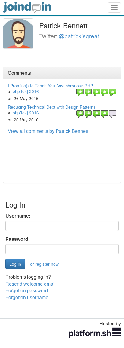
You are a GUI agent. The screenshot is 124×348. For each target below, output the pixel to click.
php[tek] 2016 (26, 91)
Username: (17, 215)
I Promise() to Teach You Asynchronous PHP (50, 86)
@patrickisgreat (79, 36)
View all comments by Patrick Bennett (48, 130)
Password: (17, 239)
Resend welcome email (30, 283)
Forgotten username (26, 297)
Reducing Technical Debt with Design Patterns (52, 107)
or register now (44, 264)
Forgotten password (26, 290)
